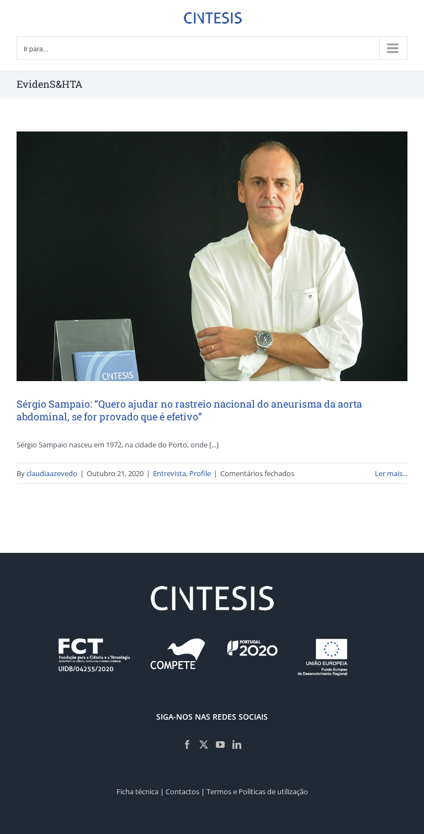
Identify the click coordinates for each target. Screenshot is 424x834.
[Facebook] (187, 744)
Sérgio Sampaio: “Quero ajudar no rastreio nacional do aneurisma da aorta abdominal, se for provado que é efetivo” (189, 410)
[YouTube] (220, 744)
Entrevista (169, 473)
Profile (200, 473)
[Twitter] (203, 744)
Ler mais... (391, 473)
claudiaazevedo (51, 473)
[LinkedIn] (236, 744)
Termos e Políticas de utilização (257, 791)
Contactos (182, 791)
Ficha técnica (137, 791)
